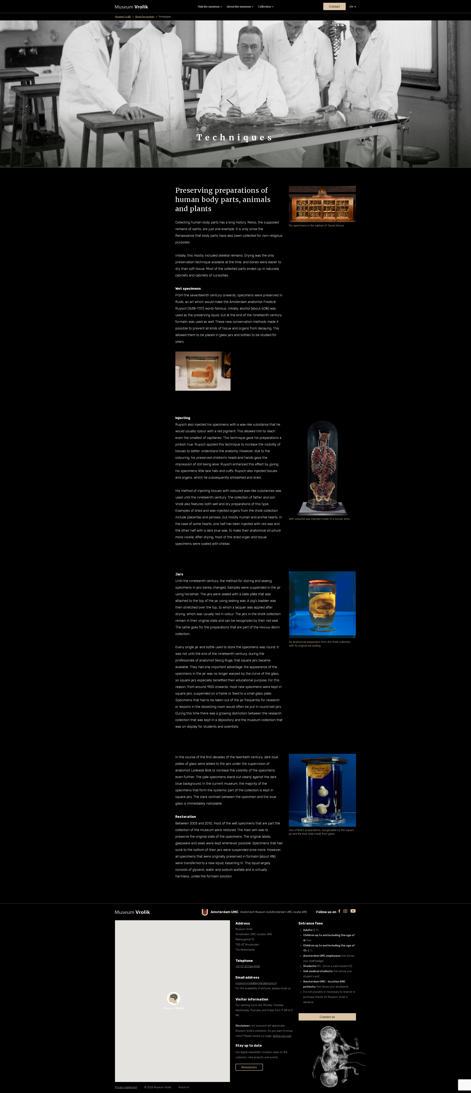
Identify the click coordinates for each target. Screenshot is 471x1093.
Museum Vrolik (123, 16)
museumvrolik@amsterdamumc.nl (256, 983)
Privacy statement (126, 1087)
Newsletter (249, 1067)
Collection (264, 6)
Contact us (327, 1017)
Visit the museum (208, 6)
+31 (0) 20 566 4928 (248, 966)
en (351, 6)
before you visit (282, 1036)
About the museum (239, 6)
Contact (334, 6)
